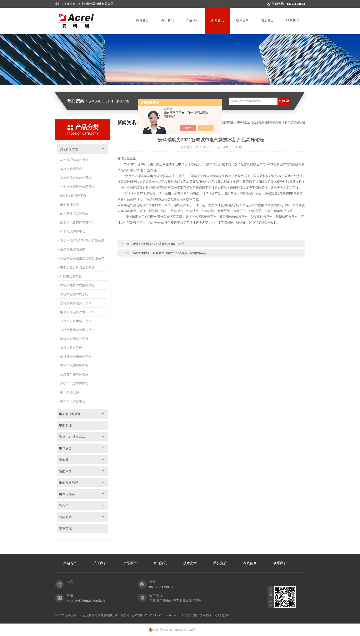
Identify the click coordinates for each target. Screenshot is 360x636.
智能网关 (65, 471)
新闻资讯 (217, 20)
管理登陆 (191, 615)
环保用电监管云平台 (74, 383)
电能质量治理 (68, 482)
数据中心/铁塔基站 (72, 437)
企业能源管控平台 (72, 231)
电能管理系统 (69, 204)
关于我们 (167, 20)
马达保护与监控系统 (74, 160)
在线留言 (267, 20)
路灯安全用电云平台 (74, 339)
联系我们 (292, 20)
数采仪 (64, 505)
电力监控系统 (69, 392)
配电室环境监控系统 (74, 213)
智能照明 (65, 517)
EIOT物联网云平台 (73, 195)
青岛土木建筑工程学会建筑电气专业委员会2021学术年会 (169, 253)
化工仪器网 (221, 615)
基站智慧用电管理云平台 (77, 330)
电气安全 (65, 448)
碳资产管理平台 (71, 169)
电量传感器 (67, 494)
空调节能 (65, 528)
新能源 (64, 459)
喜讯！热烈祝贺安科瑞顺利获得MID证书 (158, 243)
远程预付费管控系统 (74, 374)
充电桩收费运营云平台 (75, 303)
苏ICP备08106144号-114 (148, 615)
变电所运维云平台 (72, 401)
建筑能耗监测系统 (72, 249)
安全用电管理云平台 (74, 365)
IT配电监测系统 (71, 276)
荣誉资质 (220, 563)
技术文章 (242, 20)
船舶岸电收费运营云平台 (77, 222)
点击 (103, 149)
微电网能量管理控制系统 (77, 285)
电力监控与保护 (70, 414)
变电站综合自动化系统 (75, 178)
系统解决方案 (68, 149)
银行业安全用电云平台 (75, 356)
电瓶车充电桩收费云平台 (77, 312)
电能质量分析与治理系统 (77, 267)
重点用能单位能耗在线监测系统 (82, 240)
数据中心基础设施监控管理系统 (82, 258)
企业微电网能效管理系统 (77, 186)
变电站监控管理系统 (74, 294)
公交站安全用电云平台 (75, 321)
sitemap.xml (175, 615)
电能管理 (65, 425)
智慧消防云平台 (71, 348)
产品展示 (192, 20)
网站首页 (142, 20)
